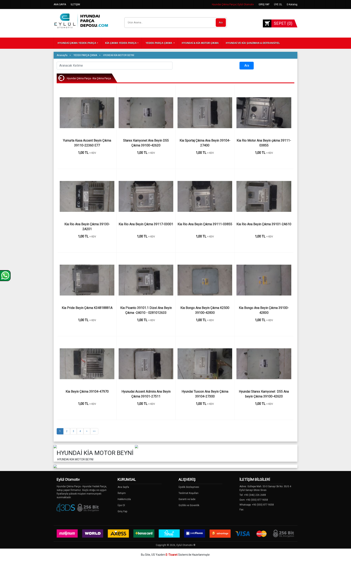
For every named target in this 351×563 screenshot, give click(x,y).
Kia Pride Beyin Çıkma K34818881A (87, 308)
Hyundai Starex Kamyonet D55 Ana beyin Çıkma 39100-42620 (264, 394)
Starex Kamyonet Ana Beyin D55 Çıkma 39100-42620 (146, 143)
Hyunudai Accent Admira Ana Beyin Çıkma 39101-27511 (146, 394)
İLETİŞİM (75, 4)
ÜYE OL (278, 4)
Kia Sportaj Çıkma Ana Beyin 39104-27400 (205, 143)
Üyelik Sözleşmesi (189, 487)
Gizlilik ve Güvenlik (189, 505)
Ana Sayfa (123, 487)
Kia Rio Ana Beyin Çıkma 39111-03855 (205, 224)
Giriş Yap (122, 511)
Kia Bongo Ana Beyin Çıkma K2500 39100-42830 (205, 310)
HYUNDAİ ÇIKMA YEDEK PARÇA (77, 43)
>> (94, 431)
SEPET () (283, 23)
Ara (221, 22)
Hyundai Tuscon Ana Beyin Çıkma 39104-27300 (206, 394)
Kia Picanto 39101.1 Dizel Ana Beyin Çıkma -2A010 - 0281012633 (146, 310)
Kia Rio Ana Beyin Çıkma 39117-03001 (146, 224)
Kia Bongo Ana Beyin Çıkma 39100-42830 (264, 310)
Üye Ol (121, 505)
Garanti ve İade (187, 499)
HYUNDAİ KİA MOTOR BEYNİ (118, 55)
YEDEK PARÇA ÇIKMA (159, 43)
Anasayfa (62, 55)
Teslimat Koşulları (188, 493)
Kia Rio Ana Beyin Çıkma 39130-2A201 (87, 226)
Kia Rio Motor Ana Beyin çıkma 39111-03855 (264, 143)
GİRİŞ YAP (264, 4)
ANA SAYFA (60, 4)
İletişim (122, 493)
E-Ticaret (172, 554)
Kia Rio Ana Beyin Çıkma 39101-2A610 (263, 224)
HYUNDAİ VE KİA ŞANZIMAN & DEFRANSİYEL (253, 43)
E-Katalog (292, 4)
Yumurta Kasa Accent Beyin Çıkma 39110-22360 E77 (87, 143)
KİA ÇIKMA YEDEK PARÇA (121, 43)
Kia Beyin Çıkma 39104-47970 (87, 391)
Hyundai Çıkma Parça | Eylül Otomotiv (233, 4)
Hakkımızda (124, 499)
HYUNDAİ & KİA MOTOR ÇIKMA (200, 43)
